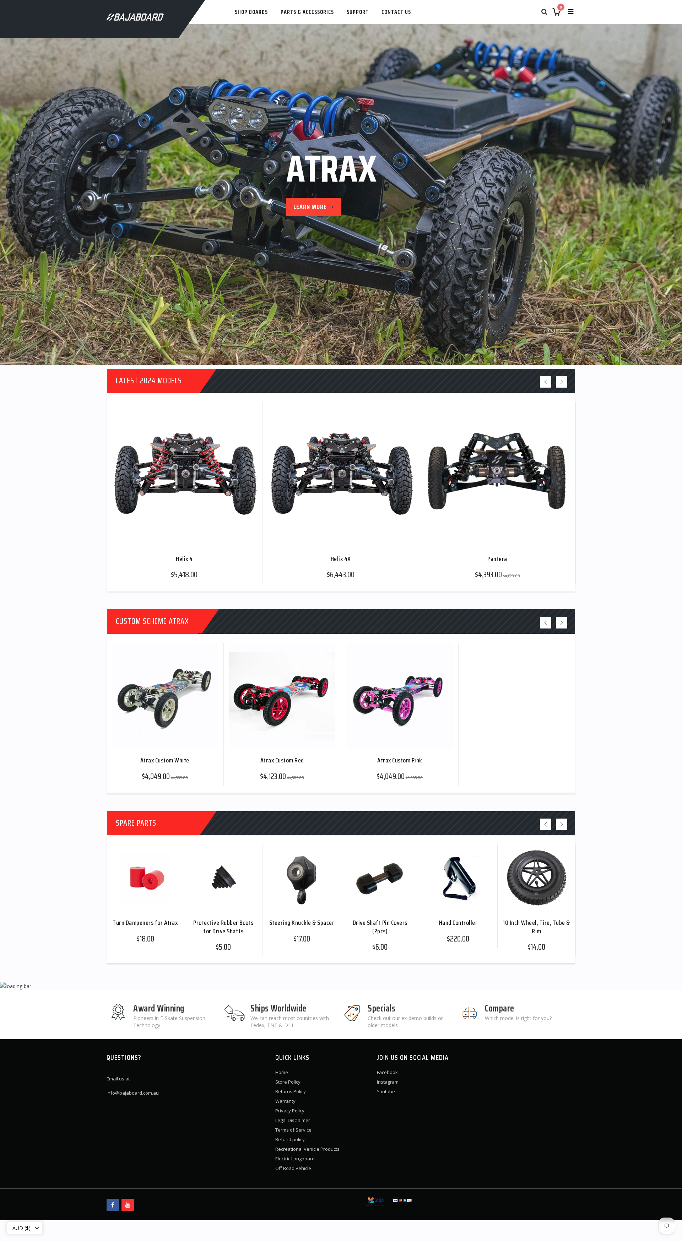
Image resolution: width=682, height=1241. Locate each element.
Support (358, 11)
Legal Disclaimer (292, 1120)
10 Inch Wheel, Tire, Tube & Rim (536, 926)
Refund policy (290, 1139)
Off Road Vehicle (293, 1168)
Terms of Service (293, 1130)
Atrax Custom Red (282, 760)
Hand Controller (458, 922)
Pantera (497, 558)
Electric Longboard (295, 1158)
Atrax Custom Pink (399, 760)
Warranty (285, 1101)
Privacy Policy (289, 1110)
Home (281, 1072)
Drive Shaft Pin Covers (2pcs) (380, 926)
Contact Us (396, 11)
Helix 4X (341, 558)
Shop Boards (251, 11)
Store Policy (288, 1082)
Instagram (388, 1082)
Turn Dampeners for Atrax (145, 922)
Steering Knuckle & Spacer (302, 922)
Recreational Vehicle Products (307, 1149)
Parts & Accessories (307, 11)
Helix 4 (184, 558)
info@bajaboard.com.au (133, 1093)
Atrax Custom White (164, 760)
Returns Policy (290, 1091)
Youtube (386, 1091)
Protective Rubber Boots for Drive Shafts (223, 926)
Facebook (387, 1072)
